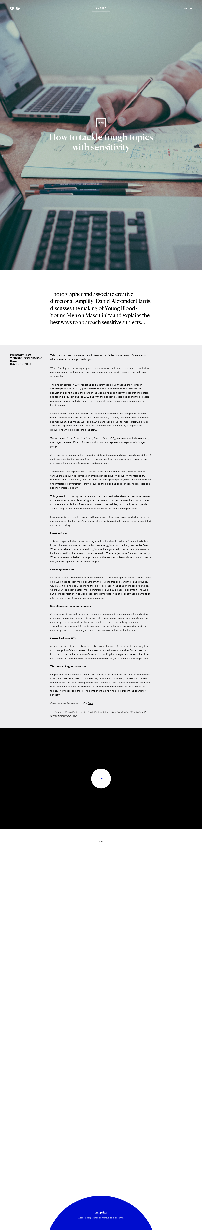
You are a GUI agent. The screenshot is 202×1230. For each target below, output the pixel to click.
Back (101, 841)
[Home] (101, 8)
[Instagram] (18, 8)
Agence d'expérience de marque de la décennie (101, 1218)
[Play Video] (101, 778)
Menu (186, 8)
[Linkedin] (12, 8)
